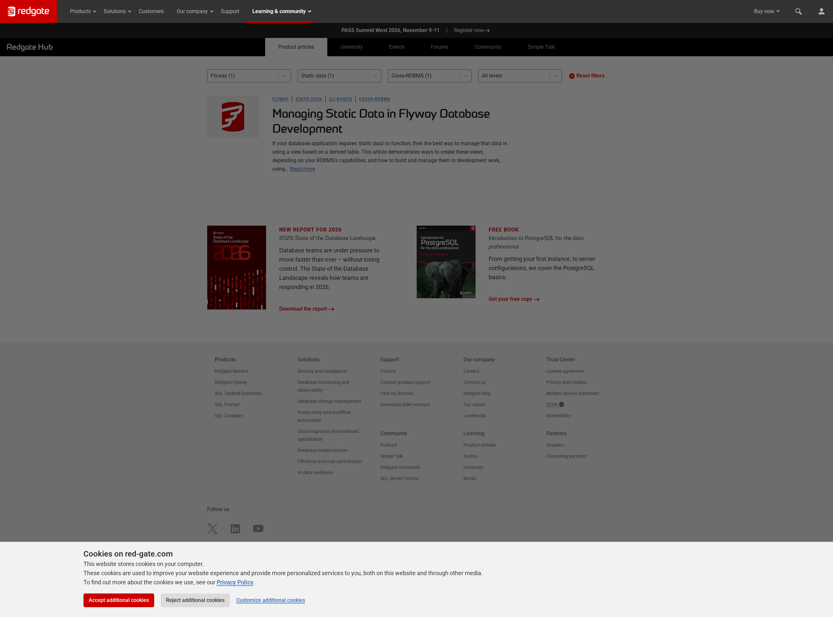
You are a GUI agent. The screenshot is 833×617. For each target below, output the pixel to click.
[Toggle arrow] (778, 11)
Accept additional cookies (119, 600)
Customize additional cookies (270, 600)
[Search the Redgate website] (798, 11)
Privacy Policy (235, 582)
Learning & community (279, 11)
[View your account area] (821, 11)
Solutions (115, 11)
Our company (192, 11)
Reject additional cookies (195, 600)
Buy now (764, 11)
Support (230, 11)
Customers (151, 11)
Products (80, 11)
